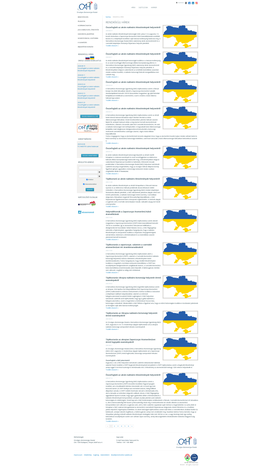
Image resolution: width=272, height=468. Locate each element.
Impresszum (78, 455)
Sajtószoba (143, 7)
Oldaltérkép (88, 455)
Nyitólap (108, 17)
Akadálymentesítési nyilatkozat (121, 455)
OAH (87, 6)
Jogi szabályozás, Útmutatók (88, 30)
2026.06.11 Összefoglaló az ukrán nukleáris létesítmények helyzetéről (88, 77)
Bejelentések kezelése (85, 47)
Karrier (154, 7)
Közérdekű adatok (84, 25)
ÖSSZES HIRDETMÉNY (90, 156)
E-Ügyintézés (82, 42)
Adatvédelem (105, 455)
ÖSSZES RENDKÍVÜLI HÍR (90, 116)
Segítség (96, 455)
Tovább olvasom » (112, 46)
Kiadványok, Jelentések (86, 34)
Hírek (133, 7)
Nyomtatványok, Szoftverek (88, 38)
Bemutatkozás (83, 17)
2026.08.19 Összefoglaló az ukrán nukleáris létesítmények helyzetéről (88, 68)
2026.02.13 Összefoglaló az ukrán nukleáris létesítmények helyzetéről (88, 95)
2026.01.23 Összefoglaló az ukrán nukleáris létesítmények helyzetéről (88, 104)
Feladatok (81, 21)
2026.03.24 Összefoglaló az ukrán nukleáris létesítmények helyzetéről (88, 86)
